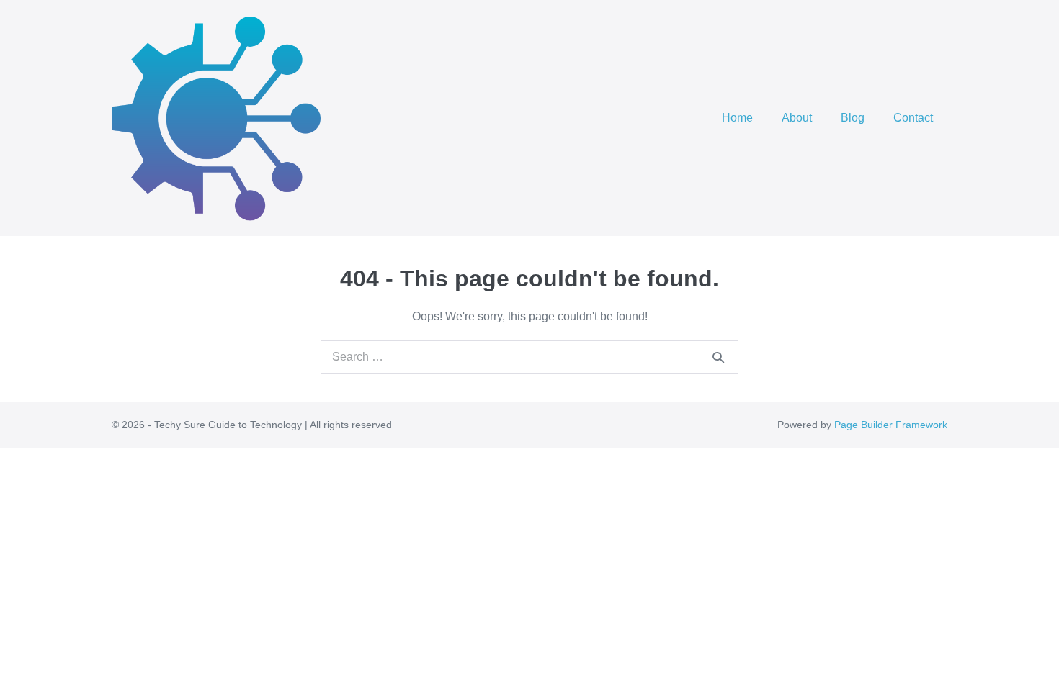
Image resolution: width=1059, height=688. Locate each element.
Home (737, 118)
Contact (913, 118)
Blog (852, 118)
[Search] (718, 357)
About (797, 118)
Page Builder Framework (890, 424)
